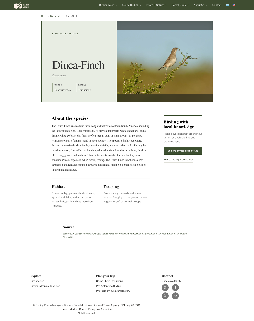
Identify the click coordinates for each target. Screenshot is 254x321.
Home (44, 16)
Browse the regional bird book (178, 159)
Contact (216, 5)
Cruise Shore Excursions (109, 280)
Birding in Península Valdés (45, 285)
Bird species (56, 16)
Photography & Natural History (113, 290)
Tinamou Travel (72, 305)
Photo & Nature (155, 5)
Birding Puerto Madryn (48, 305)
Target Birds (179, 5)
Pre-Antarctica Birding (108, 285)
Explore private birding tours (183, 150)
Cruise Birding (130, 5)
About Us (199, 5)
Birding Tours (106, 5)
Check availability (171, 280)
